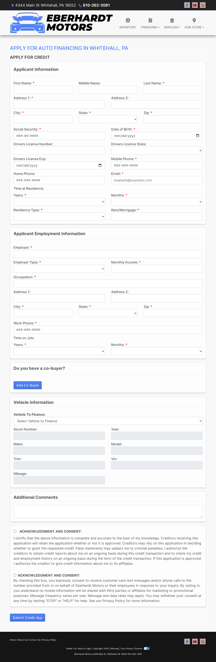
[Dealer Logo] (61, 22)
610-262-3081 (96, 5)
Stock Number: (26, 429)
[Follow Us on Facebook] (187, 5)
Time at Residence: (29, 188)
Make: (18, 444)
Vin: (114, 459)
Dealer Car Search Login (78, 648)
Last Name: (153, 83)
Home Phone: (24, 173)
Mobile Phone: (122, 159)
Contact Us (34, 640)
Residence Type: (27, 210)
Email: (116, 173)
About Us (22, 640)
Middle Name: (90, 83)
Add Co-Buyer (27, 385)
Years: (19, 195)
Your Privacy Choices (131, 648)
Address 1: (22, 98)
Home (13, 640)
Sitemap (114, 648)
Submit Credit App (27, 617)
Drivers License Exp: (30, 159)
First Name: (23, 83)
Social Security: (26, 129)
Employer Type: (26, 262)
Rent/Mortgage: (124, 210)
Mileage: (20, 473)
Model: (116, 444)
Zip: (147, 113)
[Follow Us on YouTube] (195, 5)
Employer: (22, 247)
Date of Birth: (122, 129)
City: (17, 113)
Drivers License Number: (33, 144)
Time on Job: (24, 338)
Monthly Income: (124, 262)
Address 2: (120, 98)
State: (83, 113)
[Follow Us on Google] (203, 5)
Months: (118, 195)
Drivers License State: (128, 144)
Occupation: (23, 277)
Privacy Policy (113, 601)
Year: (115, 429)
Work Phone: (24, 323)
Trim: (18, 459)
